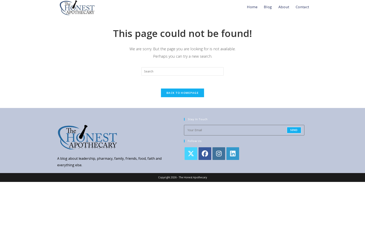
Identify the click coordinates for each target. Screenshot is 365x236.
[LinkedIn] (232, 153)
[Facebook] (205, 153)
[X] (191, 153)
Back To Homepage (182, 93)
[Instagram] (218, 153)
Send (294, 130)
